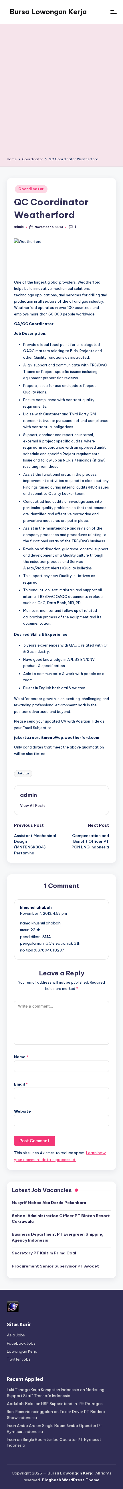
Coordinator (31, 189)
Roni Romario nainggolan (30, 1411)
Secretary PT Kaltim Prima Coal (44, 1253)
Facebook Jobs (21, 1343)
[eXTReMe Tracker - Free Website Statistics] (13, 1306)
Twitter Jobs (19, 1359)
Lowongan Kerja (22, 1351)
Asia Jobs (16, 1335)
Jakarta (23, 773)
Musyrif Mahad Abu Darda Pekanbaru (49, 1202)
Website (22, 1111)
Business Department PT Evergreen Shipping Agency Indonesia (58, 1237)
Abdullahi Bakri (21, 1403)
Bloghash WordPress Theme (71, 1479)
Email (21, 1084)
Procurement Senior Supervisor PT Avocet (55, 1266)
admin (28, 794)
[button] (32, 805)
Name (21, 1056)
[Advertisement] (61, 92)
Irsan (11, 1439)
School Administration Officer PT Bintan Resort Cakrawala (61, 1218)
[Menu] (113, 11)
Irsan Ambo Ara (21, 1425)
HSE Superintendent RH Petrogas (72, 1403)
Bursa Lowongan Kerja (48, 11)
